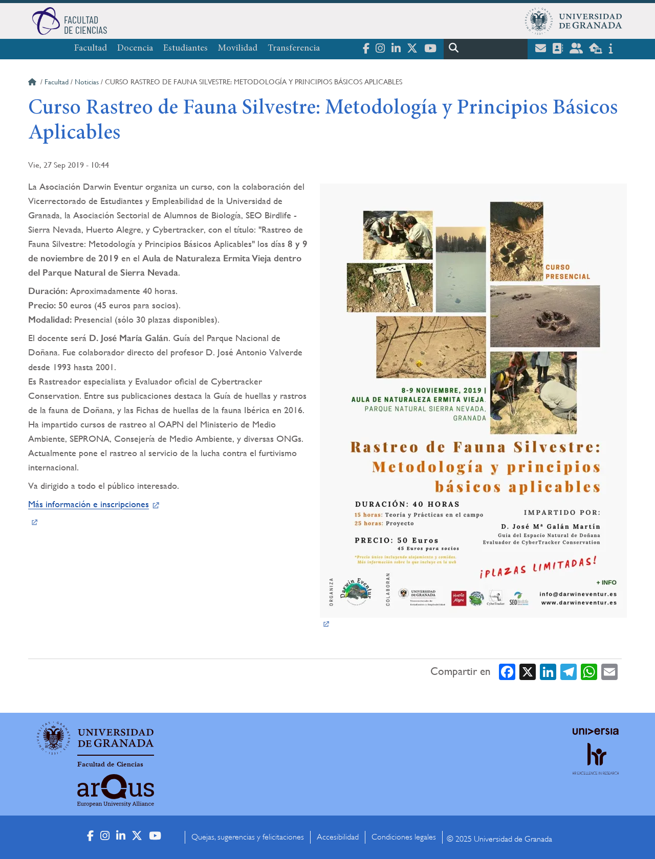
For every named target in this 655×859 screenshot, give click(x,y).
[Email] (609, 671)
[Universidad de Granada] (574, 21)
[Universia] (596, 731)
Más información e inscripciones (88, 504)
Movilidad (237, 48)
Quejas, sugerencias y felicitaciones (247, 837)
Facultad (90, 48)
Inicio (33, 83)
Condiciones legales (404, 837)
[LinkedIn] (548, 671)
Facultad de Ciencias (110, 764)
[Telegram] (568, 671)
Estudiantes (185, 48)
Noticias (87, 82)
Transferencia (294, 48)
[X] (527, 671)
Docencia (135, 48)
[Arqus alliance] (115, 790)
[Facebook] (507, 671)
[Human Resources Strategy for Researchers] (596, 768)
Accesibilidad (338, 837)
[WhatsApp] (589, 671)
